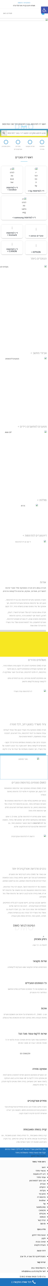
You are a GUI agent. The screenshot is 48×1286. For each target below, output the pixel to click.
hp (44, 1203)
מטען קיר (42, 1194)
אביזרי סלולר (41, 1177)
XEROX (43, 1217)
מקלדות (43, 1190)
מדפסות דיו (41, 1197)
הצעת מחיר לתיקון (39, 1235)
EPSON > (36, 252)
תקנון (44, 1238)
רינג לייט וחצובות (39, 1174)
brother (42, 1200)
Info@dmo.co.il (28, 1271)
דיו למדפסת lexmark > (12, 234)
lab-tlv (43, 1223)
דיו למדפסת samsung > (24, 217)
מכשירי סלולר (40, 1170)
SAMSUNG (41, 1207)
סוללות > (42, 500)
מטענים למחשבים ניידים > (32, 426)
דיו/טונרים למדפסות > (35, 535)
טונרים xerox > (36, 236)
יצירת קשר (42, 1220)
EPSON (42, 1213)
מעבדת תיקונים (40, 1245)
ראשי (44, 1167)
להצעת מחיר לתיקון (38, 1156)
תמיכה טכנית (41, 1241)
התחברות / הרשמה (24, 3)
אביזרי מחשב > (39, 353)
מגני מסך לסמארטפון (37, 1180)
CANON (42, 1210)
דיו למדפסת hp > (36, 191)
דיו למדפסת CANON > (12, 250)
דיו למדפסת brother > (12, 189)
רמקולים (43, 1187)
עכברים (43, 1184)
